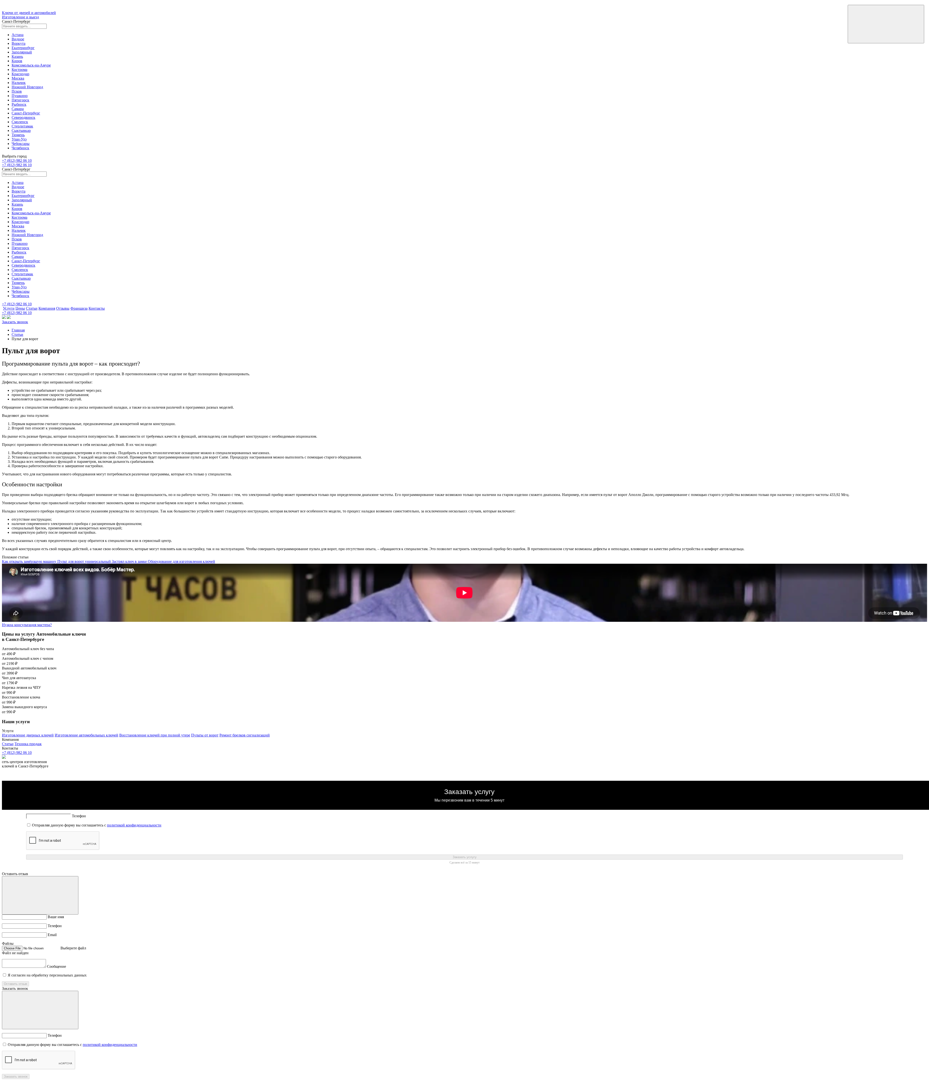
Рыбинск (19, 104)
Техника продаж (28, 744)
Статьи (17, 334)
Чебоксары (21, 144)
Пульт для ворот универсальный (84, 561)
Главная (18, 330)
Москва (18, 78)
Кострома (19, 70)
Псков (17, 91)
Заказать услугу (465, 857)
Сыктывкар (21, 130)
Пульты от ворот (204, 735)
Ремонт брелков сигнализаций (244, 735)
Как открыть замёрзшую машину (29, 561)
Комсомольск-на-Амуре (31, 65)
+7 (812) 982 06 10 (17, 160)
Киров (17, 61)
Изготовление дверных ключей (28, 735)
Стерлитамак (22, 126)
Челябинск (20, 148)
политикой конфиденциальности (134, 825)
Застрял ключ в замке (130, 561)
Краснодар (20, 74)
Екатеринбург (23, 48)
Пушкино (20, 96)
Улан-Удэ (19, 139)
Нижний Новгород (27, 87)
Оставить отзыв (15, 984)
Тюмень (18, 135)
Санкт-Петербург (26, 113)
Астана (17, 35)
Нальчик (19, 83)
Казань (17, 56)
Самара (18, 109)
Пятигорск (20, 100)
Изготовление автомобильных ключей (86, 735)
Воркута (18, 43)
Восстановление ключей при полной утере (154, 735)
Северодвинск (23, 117)
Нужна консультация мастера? (27, 625)
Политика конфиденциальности (464, 779)
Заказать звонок (15, 322)
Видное (18, 39)
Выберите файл (73, 948)
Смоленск (20, 122)
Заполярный (22, 52)
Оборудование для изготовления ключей (181, 561)
